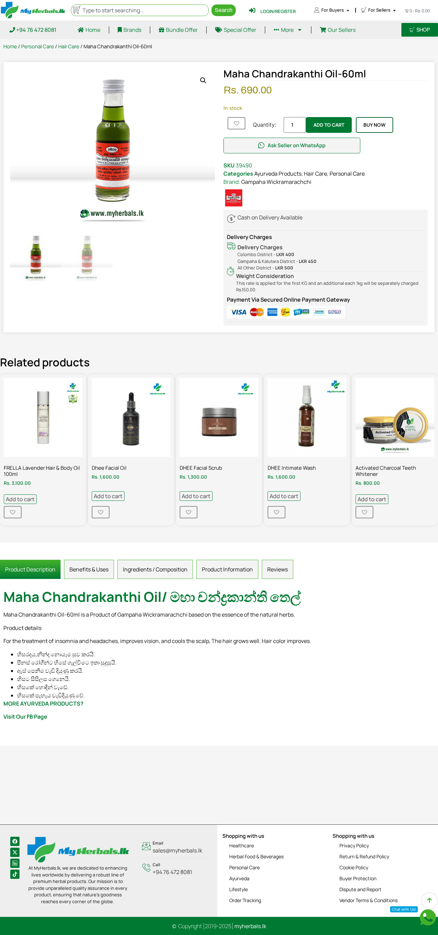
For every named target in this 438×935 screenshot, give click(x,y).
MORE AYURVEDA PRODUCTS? (43, 703)
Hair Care (68, 46)
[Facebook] (15, 841)
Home (93, 30)
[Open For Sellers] (394, 10)
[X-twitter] (15, 852)
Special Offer (240, 30)
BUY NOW (374, 125)
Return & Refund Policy (364, 856)
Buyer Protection (357, 878)
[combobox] (140, 10)
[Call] (174, 869)
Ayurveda (239, 878)
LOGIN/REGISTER (278, 11)
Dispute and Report (360, 889)
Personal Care (37, 46)
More (287, 30)
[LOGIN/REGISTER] (252, 10)
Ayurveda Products (277, 173)
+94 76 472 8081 (35, 30)
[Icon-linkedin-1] (15, 863)
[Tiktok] (15, 874)
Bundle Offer (182, 30)
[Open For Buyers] (348, 10)
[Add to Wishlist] (236, 123)
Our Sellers (342, 30)
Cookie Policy (353, 867)
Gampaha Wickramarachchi (276, 182)
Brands (132, 30)
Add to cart (328, 125)
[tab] (30, 569)
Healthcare (241, 845)
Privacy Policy (354, 845)
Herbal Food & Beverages (256, 856)
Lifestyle (238, 889)
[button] (203, 80)
